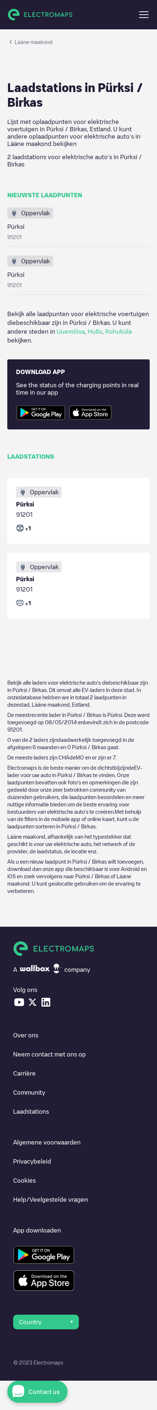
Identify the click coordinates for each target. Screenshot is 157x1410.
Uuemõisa (71, 331)
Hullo (95, 331)
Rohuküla (118, 331)
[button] (144, 15)
